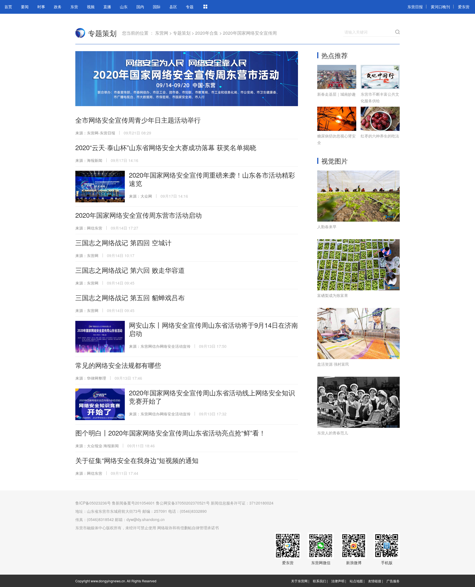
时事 (41, 6)
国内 (140, 6)
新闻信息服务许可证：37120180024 (242, 503)
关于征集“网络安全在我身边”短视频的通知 (136, 460)
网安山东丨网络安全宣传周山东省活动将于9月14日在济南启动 (213, 329)
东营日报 (415, 6)
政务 (58, 6)
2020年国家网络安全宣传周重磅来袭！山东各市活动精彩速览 (212, 179)
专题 (190, 6)
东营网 (80, 32)
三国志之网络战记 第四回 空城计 (123, 242)
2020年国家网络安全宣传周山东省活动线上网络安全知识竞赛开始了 (212, 397)
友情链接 (374, 580)
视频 (91, 6)
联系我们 (319, 580)
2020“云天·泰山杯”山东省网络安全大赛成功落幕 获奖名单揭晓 (165, 147)
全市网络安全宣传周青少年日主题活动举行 (138, 120)
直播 (107, 6)
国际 (157, 6)
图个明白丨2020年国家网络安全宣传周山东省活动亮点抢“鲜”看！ (170, 432)
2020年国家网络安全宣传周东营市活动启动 (138, 215)
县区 (173, 6)
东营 (74, 6)
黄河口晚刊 (440, 6)
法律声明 (337, 580)
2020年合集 (206, 33)
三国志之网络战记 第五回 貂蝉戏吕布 (130, 297)
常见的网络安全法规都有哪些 (118, 365)
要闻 (25, 6)
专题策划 (102, 33)
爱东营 (464, 6)
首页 (8, 6)
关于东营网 (299, 580)
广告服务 (393, 580)
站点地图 (356, 580)
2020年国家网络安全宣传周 (250, 33)
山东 (124, 6)
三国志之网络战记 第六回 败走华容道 (130, 270)
